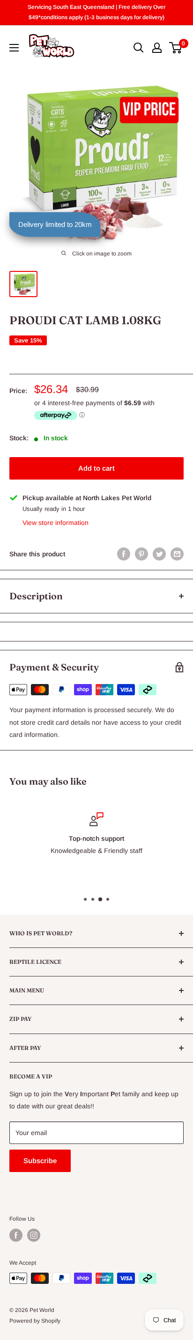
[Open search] (139, 48)
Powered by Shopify (34, 1321)
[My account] (157, 48)
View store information (55, 522)
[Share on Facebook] (123, 554)
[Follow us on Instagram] (33, 1235)
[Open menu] (14, 47)
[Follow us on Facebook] (15, 1235)
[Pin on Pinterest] (141, 554)
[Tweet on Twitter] (159, 554)
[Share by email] (177, 554)
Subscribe (40, 1161)
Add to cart (96, 468)
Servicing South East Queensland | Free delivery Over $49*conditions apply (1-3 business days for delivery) (96, 12)
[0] (176, 47)
